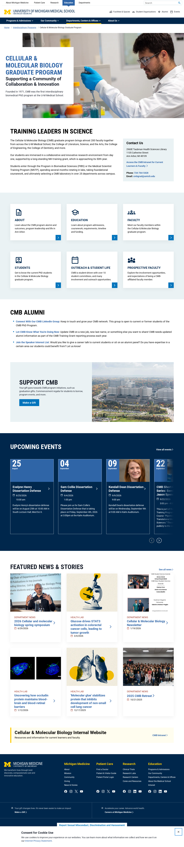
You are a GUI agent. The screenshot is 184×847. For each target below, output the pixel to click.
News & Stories (70, 785)
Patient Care (39, 3)
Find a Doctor (102, 769)
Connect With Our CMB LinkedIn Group (37, 321)
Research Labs (129, 773)
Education (68, 3)
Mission (67, 773)
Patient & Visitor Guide (106, 773)
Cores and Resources (132, 781)
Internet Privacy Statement (38, 840)
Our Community (155, 773)
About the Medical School (159, 781)
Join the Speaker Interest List (32, 342)
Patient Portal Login (105, 777)
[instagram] (70, 791)
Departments (84, 3)
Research (54, 3)
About (66, 769)
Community (69, 777)
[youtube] (81, 791)
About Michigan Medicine (17, 3)
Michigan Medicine (77, 764)
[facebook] (65, 791)
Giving (67, 781)
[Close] (178, 832)
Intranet (151, 785)
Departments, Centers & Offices (161, 777)
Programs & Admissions (158, 769)
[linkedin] (134, 791)
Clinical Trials (129, 769)
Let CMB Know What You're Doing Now (37, 331)
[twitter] (76, 791)
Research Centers (130, 777)
